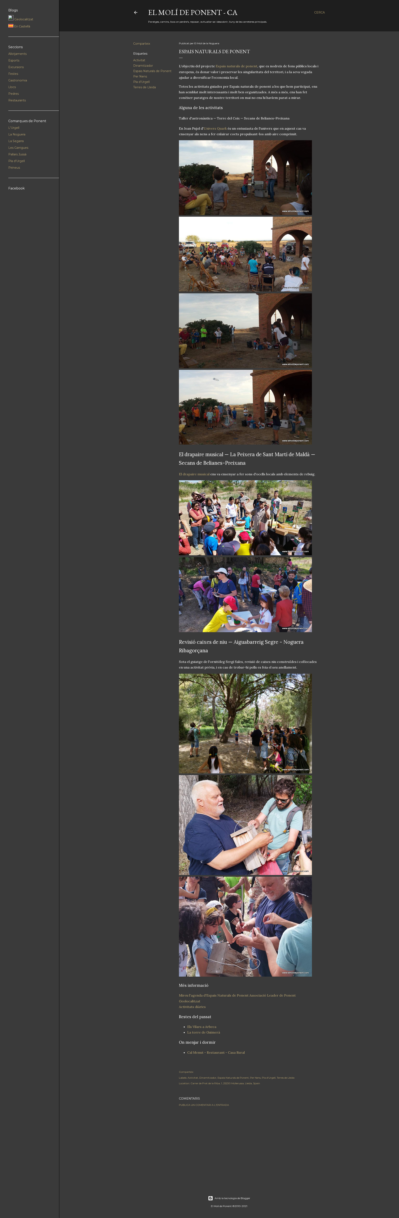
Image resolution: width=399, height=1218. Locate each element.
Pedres (13, 94)
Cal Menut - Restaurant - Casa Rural (216, 1052)
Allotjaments (17, 54)
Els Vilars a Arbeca (201, 1027)
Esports (13, 60)
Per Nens (140, 76)
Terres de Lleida (144, 87)
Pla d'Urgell (141, 82)
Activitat (139, 60)
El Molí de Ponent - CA (193, 12)
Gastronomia (17, 80)
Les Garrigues (18, 148)
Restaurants (17, 100)
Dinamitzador (143, 66)
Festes (13, 74)
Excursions (16, 67)
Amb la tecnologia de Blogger (232, 1198)
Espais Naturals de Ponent (152, 71)
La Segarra (16, 141)
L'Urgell (13, 128)
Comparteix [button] (141, 43)
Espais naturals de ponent (236, 66)
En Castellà (21, 26)
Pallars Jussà (17, 154)
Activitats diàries (192, 1007)
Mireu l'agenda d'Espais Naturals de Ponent (214, 995)
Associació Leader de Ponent (272, 995)
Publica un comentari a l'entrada (204, 1104)
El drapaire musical (194, 474)
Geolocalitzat (189, 1001)
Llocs (12, 87)
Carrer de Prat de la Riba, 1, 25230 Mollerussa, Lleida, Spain (225, 1083)
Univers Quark (215, 128)
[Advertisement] (250, 1146)
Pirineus (14, 168)
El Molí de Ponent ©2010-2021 (229, 1206)
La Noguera (16, 134)
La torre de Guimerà (203, 1032)
